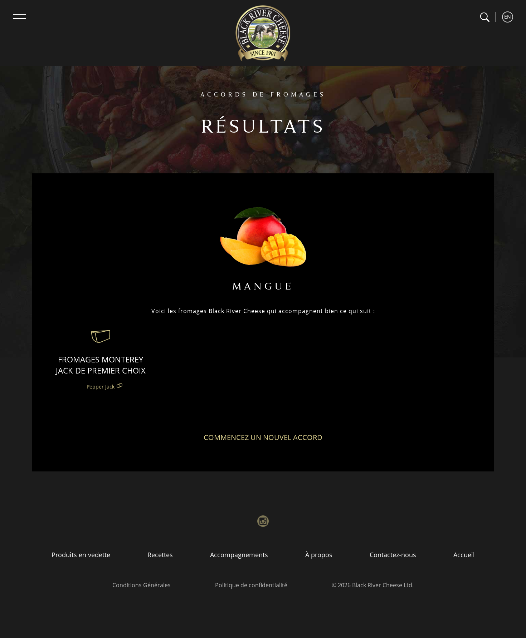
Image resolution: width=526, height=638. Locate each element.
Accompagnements (239, 554)
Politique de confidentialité (251, 585)
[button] (485, 17)
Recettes (160, 554)
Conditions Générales (141, 585)
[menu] (19, 16)
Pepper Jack (101, 386)
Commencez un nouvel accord (263, 437)
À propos (318, 554)
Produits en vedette (81, 554)
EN (507, 16)
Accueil (464, 554)
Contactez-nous (393, 554)
